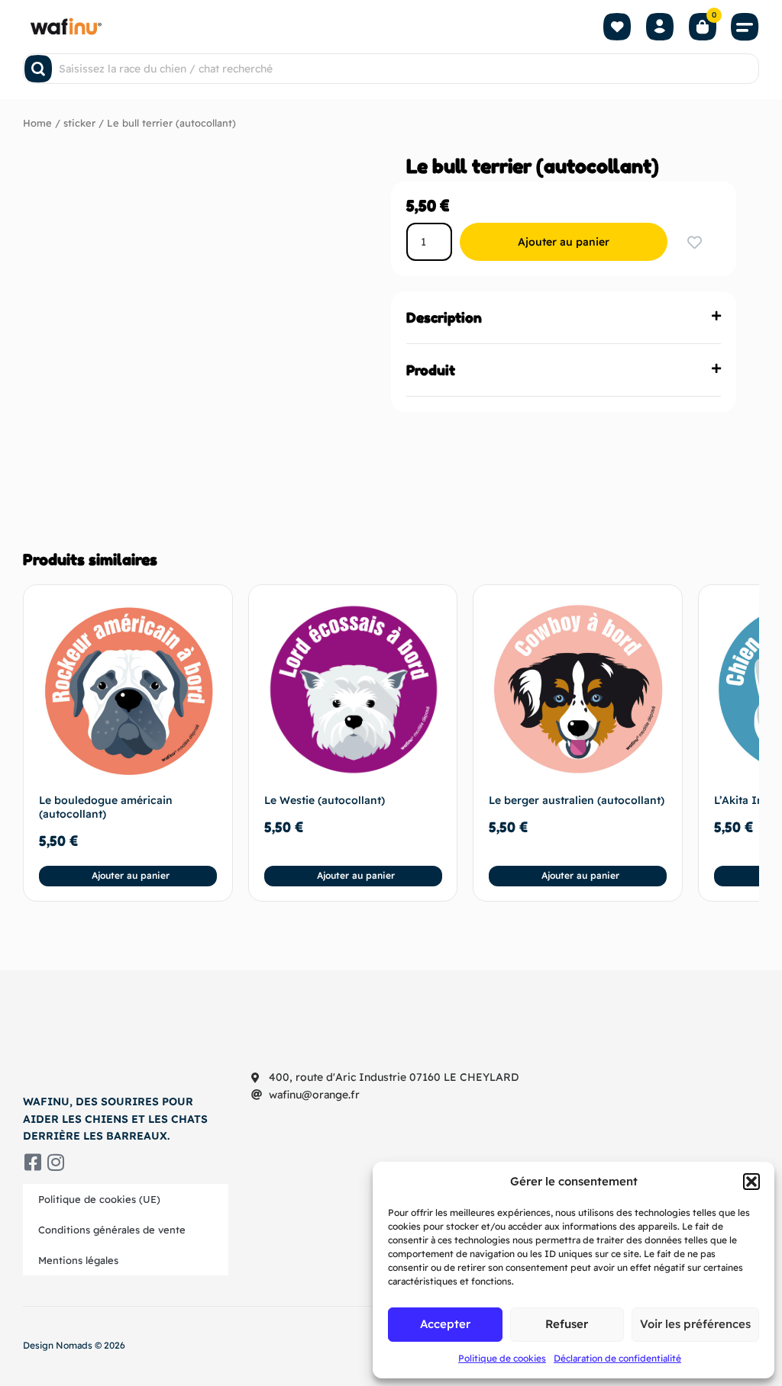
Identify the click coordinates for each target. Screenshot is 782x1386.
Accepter (445, 1324)
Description (444, 317)
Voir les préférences (695, 1324)
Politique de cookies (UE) (99, 1199)
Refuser (566, 1324)
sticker (79, 123)
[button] (751, 1181)
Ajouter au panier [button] (131, 875)
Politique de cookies (502, 1358)
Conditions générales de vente (112, 1230)
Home (37, 123)
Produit (430, 370)
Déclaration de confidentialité (617, 1358)
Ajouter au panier (563, 242)
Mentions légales (78, 1260)
